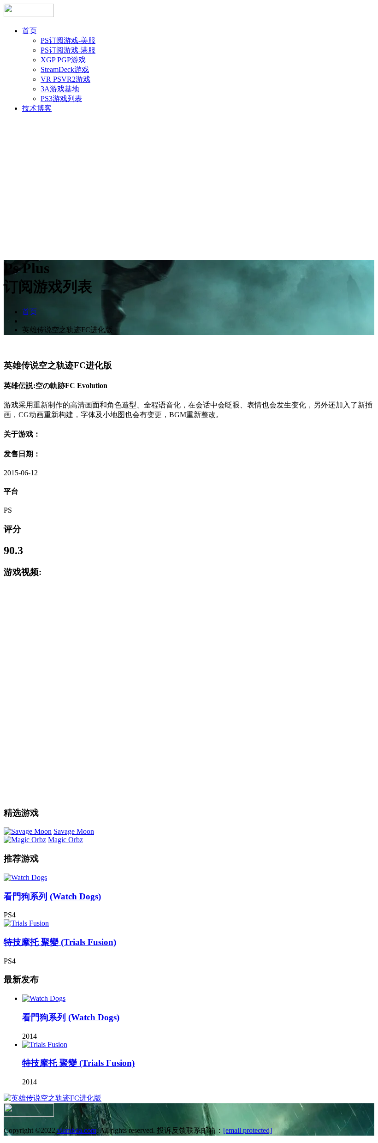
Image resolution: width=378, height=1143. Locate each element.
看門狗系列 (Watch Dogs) (52, 896)
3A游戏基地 (60, 89)
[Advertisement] (189, 185)
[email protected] (247, 1130)
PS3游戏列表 (61, 98)
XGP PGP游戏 (63, 60)
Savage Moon (73, 831)
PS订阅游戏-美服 (68, 40)
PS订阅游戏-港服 (68, 50)
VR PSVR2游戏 (65, 79)
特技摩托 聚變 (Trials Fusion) (60, 942)
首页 (29, 31)
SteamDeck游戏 (65, 69)
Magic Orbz (65, 840)
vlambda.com (76, 1130)
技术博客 (37, 108)
